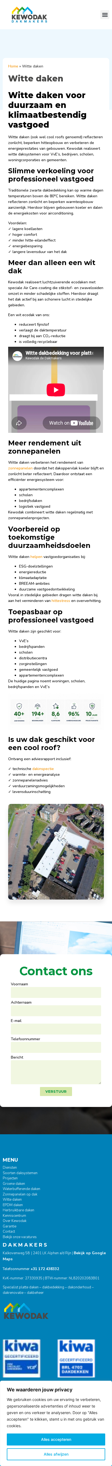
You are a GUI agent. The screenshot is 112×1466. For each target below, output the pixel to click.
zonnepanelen (20, 468)
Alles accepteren (56, 1439)
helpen (36, 556)
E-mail (16, 1021)
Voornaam (19, 984)
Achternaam (21, 1003)
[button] (104, 14)
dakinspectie (43, 768)
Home (13, 66)
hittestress (61, 600)
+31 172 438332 (44, 1268)
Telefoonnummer (25, 1039)
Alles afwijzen (56, 1454)
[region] (56, 1423)
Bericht (17, 1058)
